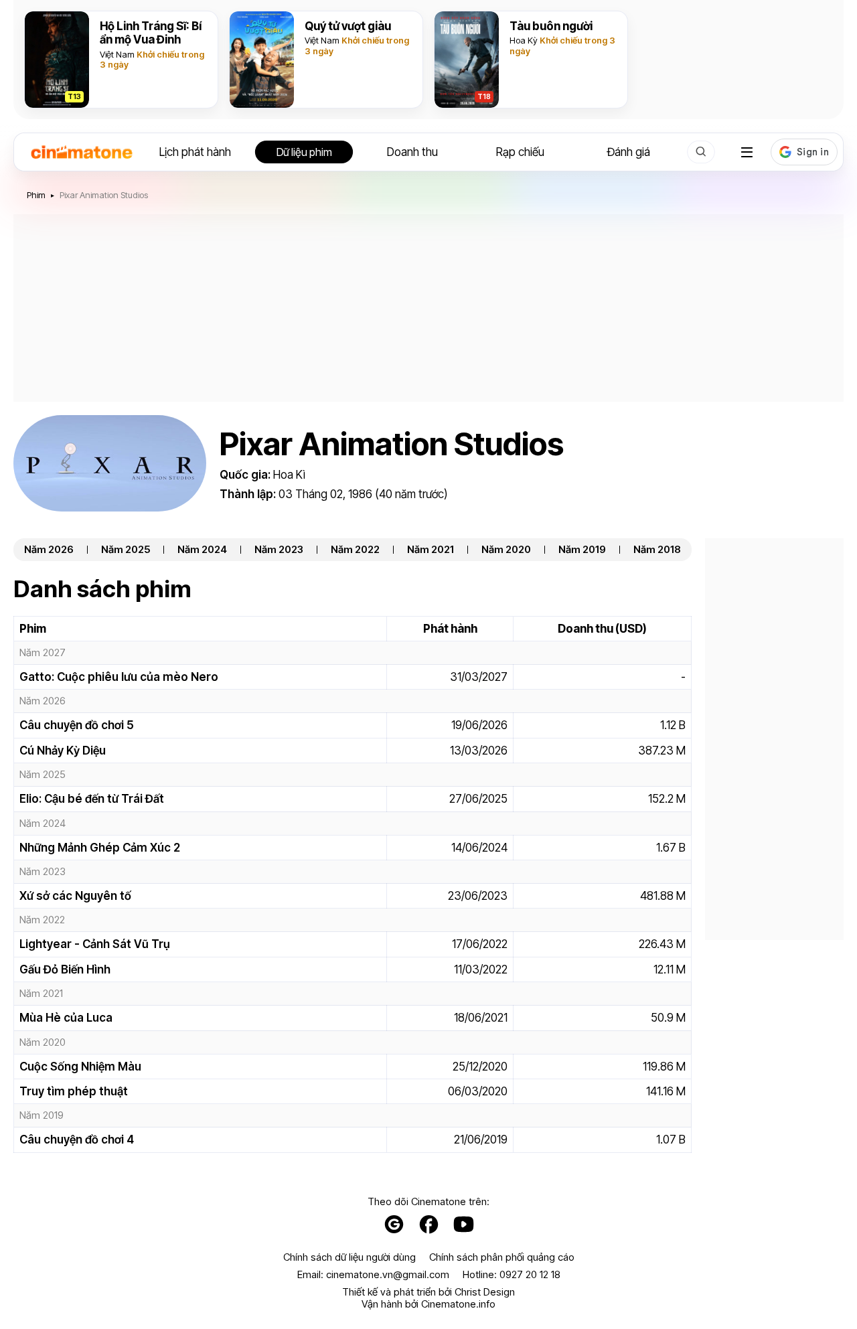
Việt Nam (117, 54)
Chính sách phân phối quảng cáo (501, 1257)
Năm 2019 (582, 550)
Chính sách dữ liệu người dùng (349, 1257)
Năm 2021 (430, 550)
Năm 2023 (278, 550)
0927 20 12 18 (529, 1274)
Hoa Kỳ (524, 40)
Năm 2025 (125, 550)
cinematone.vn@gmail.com (387, 1274)
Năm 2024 (202, 550)
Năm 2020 (506, 550)
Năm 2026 (49, 550)
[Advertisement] (428, 308)
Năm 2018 (657, 550)
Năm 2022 (355, 550)
